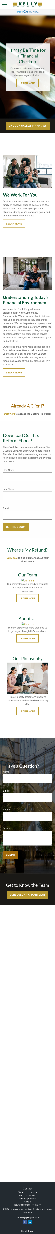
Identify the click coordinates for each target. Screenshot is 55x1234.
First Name (8, 470)
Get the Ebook (16, 527)
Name (6, 771)
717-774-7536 (30, 1192)
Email (6, 508)
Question (7, 828)
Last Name (8, 489)
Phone (6, 809)
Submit (10, 854)
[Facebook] (25, 1222)
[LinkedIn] (30, 1222)
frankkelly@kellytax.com (27, 1217)
